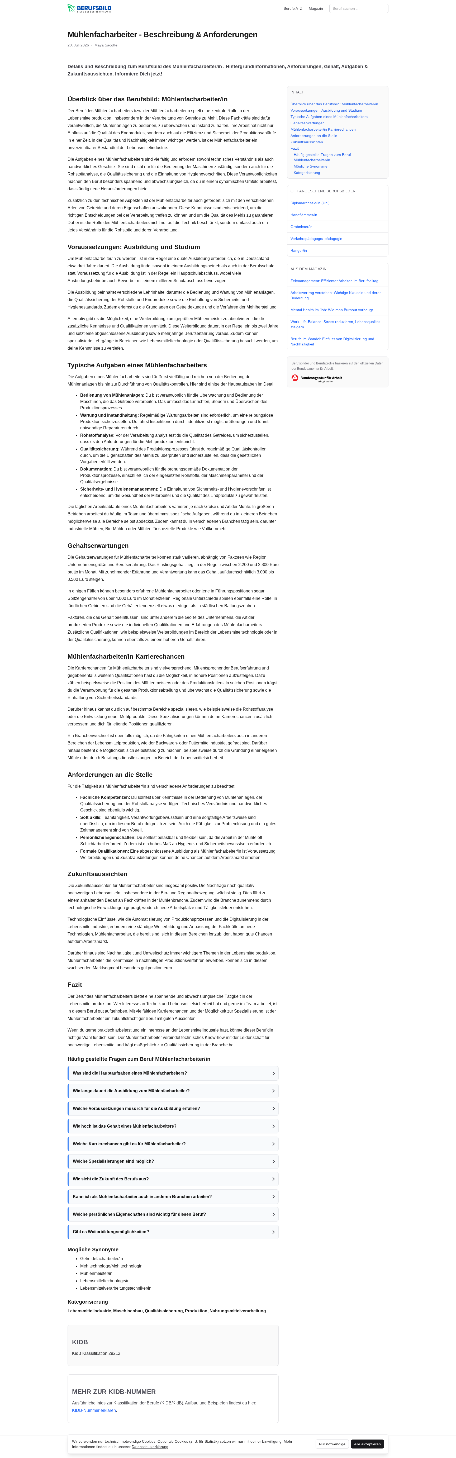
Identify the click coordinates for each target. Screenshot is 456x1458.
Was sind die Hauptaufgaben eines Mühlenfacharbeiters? (130, 1073)
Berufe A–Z (293, 8)
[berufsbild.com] (89, 8)
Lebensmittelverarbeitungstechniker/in (115, 1288)
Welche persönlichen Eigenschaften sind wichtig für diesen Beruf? (139, 1214)
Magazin (316, 8)
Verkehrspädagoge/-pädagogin (316, 238)
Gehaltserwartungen (308, 123)
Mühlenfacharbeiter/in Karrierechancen (323, 129)
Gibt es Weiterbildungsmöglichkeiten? (111, 1231)
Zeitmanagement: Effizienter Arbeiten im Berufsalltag (334, 281)
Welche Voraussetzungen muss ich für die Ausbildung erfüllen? (136, 1108)
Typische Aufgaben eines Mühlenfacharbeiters (329, 117)
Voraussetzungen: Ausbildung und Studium (326, 110)
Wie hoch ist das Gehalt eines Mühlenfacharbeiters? (125, 1126)
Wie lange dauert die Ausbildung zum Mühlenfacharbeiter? (131, 1091)
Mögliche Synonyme (310, 166)
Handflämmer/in (304, 215)
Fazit (295, 148)
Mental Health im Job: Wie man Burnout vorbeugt (332, 310)
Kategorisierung (307, 172)
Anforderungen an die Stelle (314, 136)
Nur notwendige (332, 1444)
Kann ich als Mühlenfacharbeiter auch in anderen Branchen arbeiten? (142, 1196)
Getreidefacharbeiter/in (101, 1258)
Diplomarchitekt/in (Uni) (310, 203)
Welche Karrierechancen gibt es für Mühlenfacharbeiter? (129, 1144)
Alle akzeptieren (367, 1444)
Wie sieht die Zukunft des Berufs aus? (111, 1179)
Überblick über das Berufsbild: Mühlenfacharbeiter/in (334, 104)
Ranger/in (299, 250)
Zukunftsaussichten (307, 142)
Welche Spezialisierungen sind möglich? (113, 1161)
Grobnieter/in (301, 227)
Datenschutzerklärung (150, 1447)
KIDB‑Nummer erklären (94, 1410)
